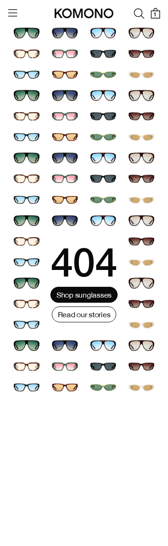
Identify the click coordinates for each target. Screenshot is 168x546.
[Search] (139, 13)
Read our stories (84, 314)
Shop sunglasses (84, 295)
